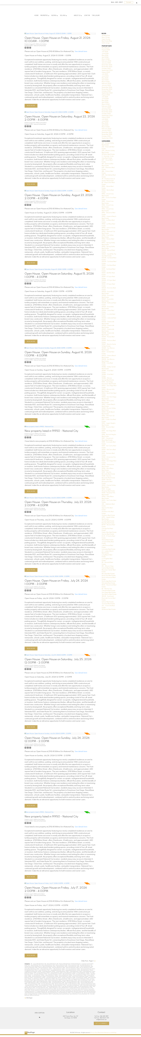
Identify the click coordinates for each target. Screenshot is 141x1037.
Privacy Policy (94, 1032)
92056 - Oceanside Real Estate (76, 975)
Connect (128, 2)
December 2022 (107, 132)
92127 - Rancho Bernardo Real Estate (71, 985)
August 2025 (106, 72)
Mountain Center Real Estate (80, 991)
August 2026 (106, 49)
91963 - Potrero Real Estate (41, 970)
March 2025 (106, 81)
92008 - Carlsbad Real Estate (44, 971)
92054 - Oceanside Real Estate (61, 975)
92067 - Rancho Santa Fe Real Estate (76, 976)
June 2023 (105, 121)
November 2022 (107, 134)
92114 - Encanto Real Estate (42, 982)
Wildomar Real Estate (34, 995)
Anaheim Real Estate (85, 987)
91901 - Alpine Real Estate (58, 966)
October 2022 (106, 136)
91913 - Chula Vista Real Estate (41, 967)
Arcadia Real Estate (108, 521)
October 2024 (106, 91)
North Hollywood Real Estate (41, 992)
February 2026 (106, 61)
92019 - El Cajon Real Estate (40, 972)
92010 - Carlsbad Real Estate (72, 971)
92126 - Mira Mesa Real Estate (56, 985)
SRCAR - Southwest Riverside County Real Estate (108, 598)
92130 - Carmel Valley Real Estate (50, 986)
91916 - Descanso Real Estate (82, 967)
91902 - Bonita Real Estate (70, 966)
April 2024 (105, 102)
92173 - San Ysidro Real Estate (39, 987)
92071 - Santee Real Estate (36, 977)
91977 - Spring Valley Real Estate (54, 970)
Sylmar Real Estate (108, 602)
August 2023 (106, 117)
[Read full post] (60, 34)
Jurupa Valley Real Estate (54, 990)
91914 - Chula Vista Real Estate (55, 967)
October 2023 (106, 113)
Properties (44, 15)
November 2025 (107, 66)
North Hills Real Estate (30, 992)
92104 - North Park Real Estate (51, 980)
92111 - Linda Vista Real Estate (84, 981)
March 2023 (105, 127)
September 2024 (107, 93)
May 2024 (105, 100)
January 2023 (106, 130)
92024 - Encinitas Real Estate (79, 972)
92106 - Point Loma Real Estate (81, 980)
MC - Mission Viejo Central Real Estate (65, 991)
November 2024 (107, 89)
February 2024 (106, 106)
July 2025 (105, 74)
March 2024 (105, 104)
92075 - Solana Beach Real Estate (49, 977)
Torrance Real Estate (108, 603)
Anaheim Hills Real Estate (74, 987)
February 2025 (106, 83)
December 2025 (107, 65)
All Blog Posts (106, 35)
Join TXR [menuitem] (87, 15)
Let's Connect (101, 1023)
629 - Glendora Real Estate (59, 965)
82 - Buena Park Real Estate (46, 966)
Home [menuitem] (36, 15)
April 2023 (105, 125)
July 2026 (105, 51)
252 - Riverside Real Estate (50, 963)
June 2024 (105, 98)
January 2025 (106, 85)
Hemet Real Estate (44, 990)
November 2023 (107, 111)
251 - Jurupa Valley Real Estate (37, 963)
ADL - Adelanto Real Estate (52, 987)
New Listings (106, 37)
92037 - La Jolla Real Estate (34, 975)
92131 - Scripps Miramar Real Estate (66, 986)
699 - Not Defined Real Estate (83, 965)
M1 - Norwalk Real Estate (51, 991)
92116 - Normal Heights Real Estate (69, 982)
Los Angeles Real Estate (40, 991)
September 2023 (107, 115)
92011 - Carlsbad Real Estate (85, 971)
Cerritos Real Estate (108, 534)
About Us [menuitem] (77, 15)
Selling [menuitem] (62, 15)
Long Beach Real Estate (30, 991)
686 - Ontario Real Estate (71, 965)
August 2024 (106, 95)
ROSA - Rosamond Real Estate (74, 992)
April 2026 (105, 57)
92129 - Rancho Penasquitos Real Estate (33, 986)
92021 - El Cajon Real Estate (66, 972)
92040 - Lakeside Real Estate (47, 975)
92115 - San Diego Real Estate (55, 982)
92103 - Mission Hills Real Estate (37, 980)
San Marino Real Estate (109, 594)
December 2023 (107, 110)
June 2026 (105, 53)
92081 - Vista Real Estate (77, 977)
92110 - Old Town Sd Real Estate (70, 981)
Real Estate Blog (107, 41)
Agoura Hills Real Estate (63, 987)
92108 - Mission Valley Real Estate (40, 981)
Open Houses (106, 39)
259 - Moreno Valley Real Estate (64, 963)
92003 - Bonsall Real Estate (83, 970)
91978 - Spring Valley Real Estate (69, 970)
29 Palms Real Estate (75, 963)
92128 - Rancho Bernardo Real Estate (88, 985)
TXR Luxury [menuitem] (96, 15)
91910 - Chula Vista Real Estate (83, 966)
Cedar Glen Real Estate (109, 532)
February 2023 (106, 128)
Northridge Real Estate (53, 992)
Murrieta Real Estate (91, 991)
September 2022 (107, 138)
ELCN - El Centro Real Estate (34, 990)
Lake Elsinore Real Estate (66, 990)
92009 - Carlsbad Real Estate (58, 971)
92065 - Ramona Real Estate (61, 976)
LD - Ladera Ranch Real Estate (88, 990)
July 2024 (105, 96)
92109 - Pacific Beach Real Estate (55, 981)
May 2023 (105, 123)
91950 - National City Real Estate (37, 45)
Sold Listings (106, 43)
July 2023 (105, 119)
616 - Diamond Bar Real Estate (45, 965)
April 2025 (105, 80)
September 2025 (107, 70)
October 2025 (106, 68)
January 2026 (106, 63)
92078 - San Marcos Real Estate (65, 977)
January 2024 (106, 108)
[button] (136, 3)
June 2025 (105, 76)
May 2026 (105, 55)
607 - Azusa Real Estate (33, 965)
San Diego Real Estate (109, 592)
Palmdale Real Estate (63, 992)
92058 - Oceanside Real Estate (35, 976)
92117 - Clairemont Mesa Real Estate (85, 982)
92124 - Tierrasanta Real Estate (42, 985)
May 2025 (105, 78)
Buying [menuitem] (53, 15)
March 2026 (105, 59)
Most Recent (105, 48)
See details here (81, 51)
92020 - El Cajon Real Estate (52, 972)
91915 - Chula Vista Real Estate (69, 967)
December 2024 (107, 87)
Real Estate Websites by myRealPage (107, 1032)
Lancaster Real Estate (76, 990)
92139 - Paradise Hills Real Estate (81, 986)
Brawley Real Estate (108, 523)
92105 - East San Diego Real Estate (66, 980)
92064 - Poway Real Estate (48, 976)
